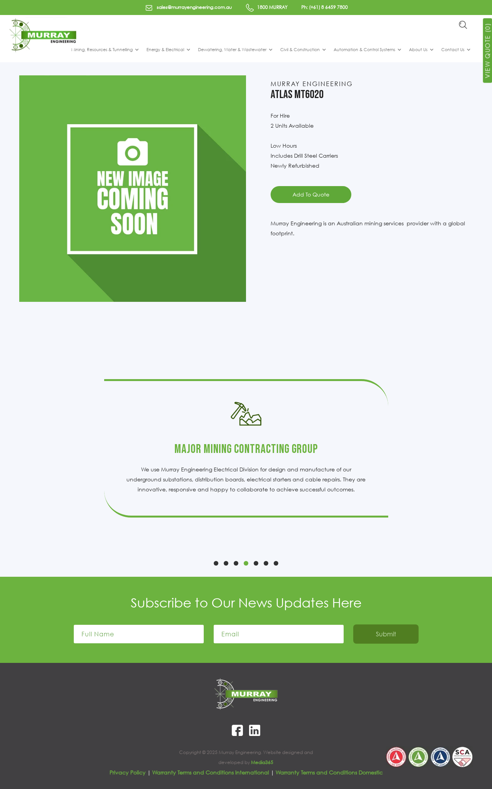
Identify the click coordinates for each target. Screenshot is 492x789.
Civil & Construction (300, 49)
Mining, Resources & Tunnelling (102, 49)
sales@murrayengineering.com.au (194, 7)
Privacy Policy (128, 772)
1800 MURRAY (272, 7)
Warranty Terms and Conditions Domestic (329, 772)
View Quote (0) (487, 50)
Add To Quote (311, 194)
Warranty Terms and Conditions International (210, 772)
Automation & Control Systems (364, 49)
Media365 (262, 762)
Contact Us (452, 49)
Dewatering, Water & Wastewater (232, 49)
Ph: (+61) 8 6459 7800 (324, 7)
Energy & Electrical (165, 49)
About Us (418, 49)
